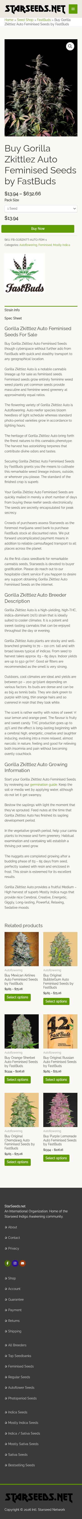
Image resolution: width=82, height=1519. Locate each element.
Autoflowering (28, 245)
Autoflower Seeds (21, 1387)
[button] (70, 46)
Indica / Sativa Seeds (24, 1433)
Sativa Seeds (18, 1454)
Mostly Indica (61, 245)
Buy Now (38, 228)
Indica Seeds (17, 1412)
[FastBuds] (25, 273)
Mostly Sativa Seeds (23, 1444)
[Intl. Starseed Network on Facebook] (8, 1263)
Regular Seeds (19, 1377)
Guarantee (16, 1299)
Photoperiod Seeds (22, 1398)
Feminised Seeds (21, 1366)
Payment (15, 1310)
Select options (17, 997)
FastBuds (44, 20)
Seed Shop (25, 20)
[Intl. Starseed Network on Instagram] (15, 1263)
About (12, 1227)
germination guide (43, 784)
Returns (14, 1321)
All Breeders (17, 1345)
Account (14, 1289)
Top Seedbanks (19, 1356)
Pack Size (12, 200)
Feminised (45, 245)
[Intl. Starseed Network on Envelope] (22, 1263)
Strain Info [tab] (12, 310)
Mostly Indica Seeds (23, 1423)
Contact (14, 1238)
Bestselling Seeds (21, 1465)
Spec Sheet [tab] (13, 318)
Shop (12, 1278)
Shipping (14, 1331)
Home (9, 20)
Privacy (13, 1248)
